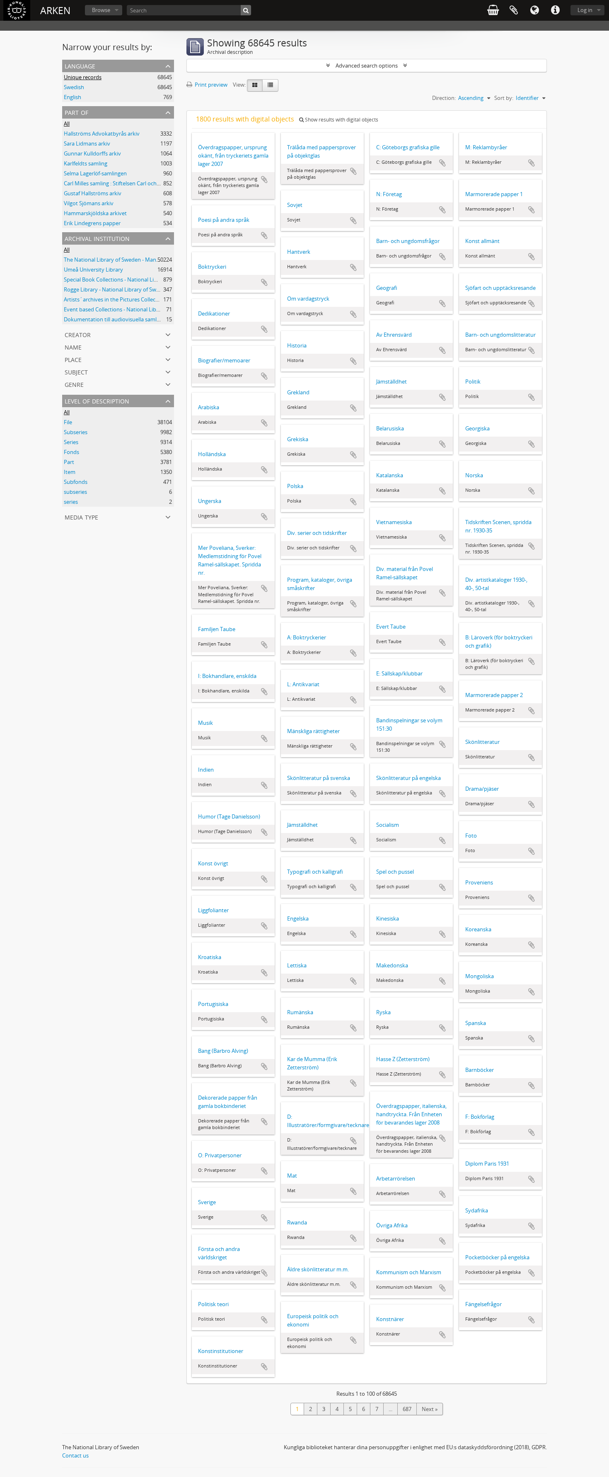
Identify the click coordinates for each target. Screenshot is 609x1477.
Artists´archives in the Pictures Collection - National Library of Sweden (150, 299)
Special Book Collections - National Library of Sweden (129, 279)
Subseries (75, 432)
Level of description (97, 400)
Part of (76, 111)
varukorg (493, 10)
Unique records (83, 77)
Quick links (555, 10)
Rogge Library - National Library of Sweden (116, 289)
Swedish (74, 87)
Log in (585, 10)
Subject (76, 371)
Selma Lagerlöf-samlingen (95, 173)
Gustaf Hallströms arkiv (92, 193)
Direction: (444, 98)
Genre (74, 383)
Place (73, 358)
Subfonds (75, 482)
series (71, 501)
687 (407, 1409)
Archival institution (97, 237)
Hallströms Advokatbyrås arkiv (102, 133)
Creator (78, 334)
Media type (81, 516)
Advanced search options (366, 65)
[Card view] (255, 85)
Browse (101, 10)
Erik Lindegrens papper (92, 223)
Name (73, 346)
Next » (429, 1409)
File (68, 422)
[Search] (246, 10)
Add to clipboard (264, 179)
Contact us (75, 1455)
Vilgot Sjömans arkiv (89, 203)
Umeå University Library (93, 269)
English (72, 97)
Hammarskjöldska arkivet (95, 213)
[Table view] (270, 85)
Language (534, 10)
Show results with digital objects (341, 119)
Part (69, 462)
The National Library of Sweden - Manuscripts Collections (134, 259)
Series (71, 442)
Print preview (210, 84)
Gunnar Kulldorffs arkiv (92, 153)
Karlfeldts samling (85, 163)
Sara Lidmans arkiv (87, 143)
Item (69, 472)
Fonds (71, 452)
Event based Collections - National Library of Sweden (128, 309)
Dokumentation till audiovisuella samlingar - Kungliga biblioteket (143, 319)
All (67, 123)
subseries (75, 492)
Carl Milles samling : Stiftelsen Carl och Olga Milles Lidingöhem (139, 183)
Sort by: (503, 98)
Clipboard (513, 10)
